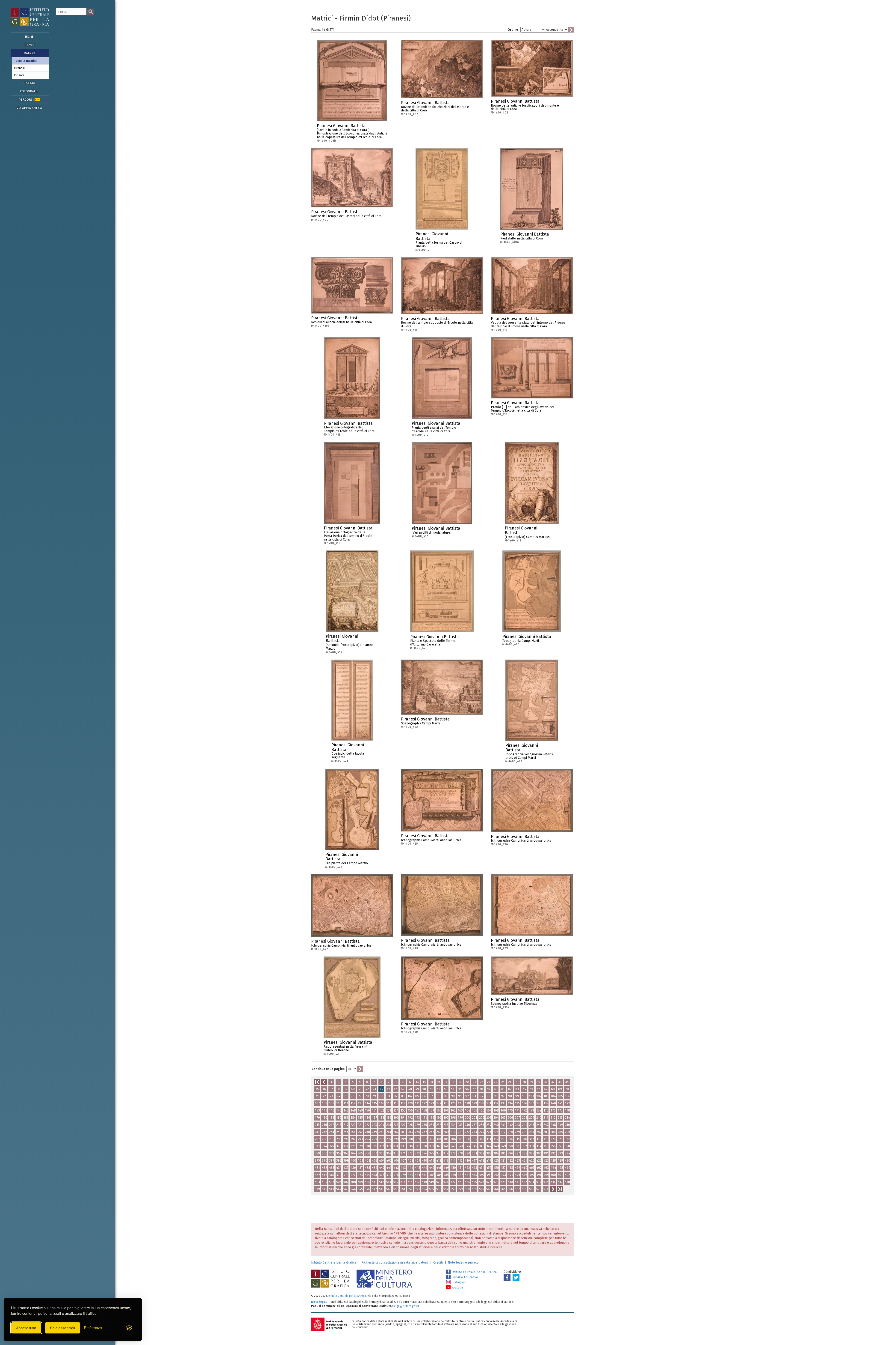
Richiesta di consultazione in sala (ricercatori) (394, 1262)
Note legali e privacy (463, 1262)
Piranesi (19, 68)
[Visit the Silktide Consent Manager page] (129, 1327)
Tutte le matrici (25, 61)
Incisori (19, 75)
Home (29, 37)
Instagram (458, 1282)
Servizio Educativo (464, 1277)
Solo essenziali (62, 1327)
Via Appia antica (29, 108)
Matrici (29, 53)
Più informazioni (383, 127)
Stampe (29, 45)
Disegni (29, 83)
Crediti (438, 1262)
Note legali (319, 1301)
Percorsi (29, 100)
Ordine (512, 30)
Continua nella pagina (328, 1069)
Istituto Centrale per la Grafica (333, 1262)
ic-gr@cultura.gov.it (406, 1306)
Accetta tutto (26, 1327)
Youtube (457, 1287)
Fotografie (29, 91)
